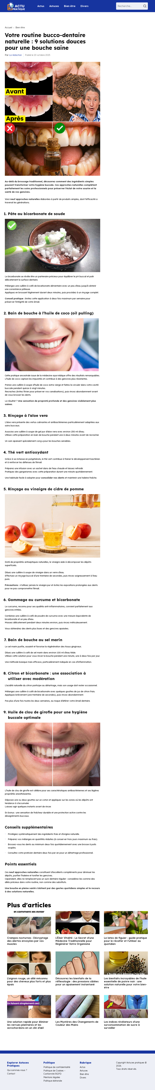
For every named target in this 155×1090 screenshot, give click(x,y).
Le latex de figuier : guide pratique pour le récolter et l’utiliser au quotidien (125, 940)
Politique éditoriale (52, 1080)
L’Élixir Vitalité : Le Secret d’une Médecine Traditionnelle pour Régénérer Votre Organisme (75, 940)
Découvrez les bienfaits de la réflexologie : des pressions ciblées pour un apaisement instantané (77, 981)
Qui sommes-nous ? (17, 1070)
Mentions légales (51, 1077)
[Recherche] (145, 6)
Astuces (54, 6)
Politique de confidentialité (56, 1067)
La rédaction (15, 55)
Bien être (69, 6)
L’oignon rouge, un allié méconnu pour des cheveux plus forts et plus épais (29, 981)
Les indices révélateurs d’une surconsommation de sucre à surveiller (122, 1024)
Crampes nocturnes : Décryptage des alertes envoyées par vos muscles (27, 940)
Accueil (8, 27)
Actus (40, 6)
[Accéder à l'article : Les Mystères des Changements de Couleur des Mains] (77, 1006)
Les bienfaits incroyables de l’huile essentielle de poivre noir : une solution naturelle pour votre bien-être (125, 983)
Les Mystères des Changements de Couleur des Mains (77, 1023)
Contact (11, 1073)
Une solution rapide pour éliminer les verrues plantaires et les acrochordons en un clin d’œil (27, 1024)
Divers (84, 6)
